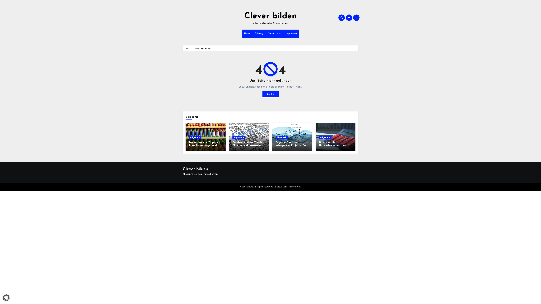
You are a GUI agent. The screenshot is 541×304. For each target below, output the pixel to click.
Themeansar (293, 186)
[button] (6, 298)
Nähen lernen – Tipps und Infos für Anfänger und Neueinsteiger (204, 145)
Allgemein (195, 137)
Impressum (291, 34)
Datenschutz (274, 34)
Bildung (259, 34)
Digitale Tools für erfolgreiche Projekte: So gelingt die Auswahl (291, 145)
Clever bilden (270, 16)
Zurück (270, 94)
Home (247, 34)
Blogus (278, 186)
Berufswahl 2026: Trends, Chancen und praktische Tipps (247, 145)
